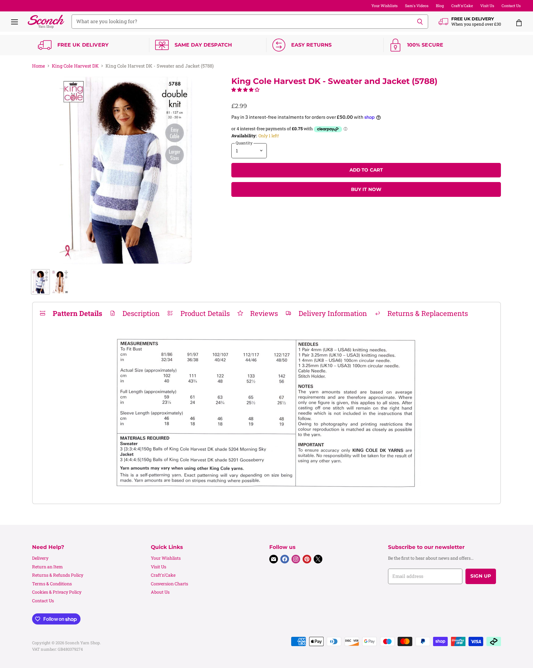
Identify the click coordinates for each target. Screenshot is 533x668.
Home (38, 65)
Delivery (40, 558)
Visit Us (487, 5)
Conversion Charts (169, 584)
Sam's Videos (416, 5)
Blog (440, 5)
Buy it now (366, 189)
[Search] (420, 22)
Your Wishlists (384, 5)
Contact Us (511, 5)
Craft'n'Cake (462, 5)
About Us (160, 592)
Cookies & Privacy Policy (56, 592)
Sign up (480, 576)
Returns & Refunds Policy (57, 575)
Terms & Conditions (52, 584)
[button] (245, 89)
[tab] (70, 313)
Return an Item (47, 567)
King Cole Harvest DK (75, 65)
